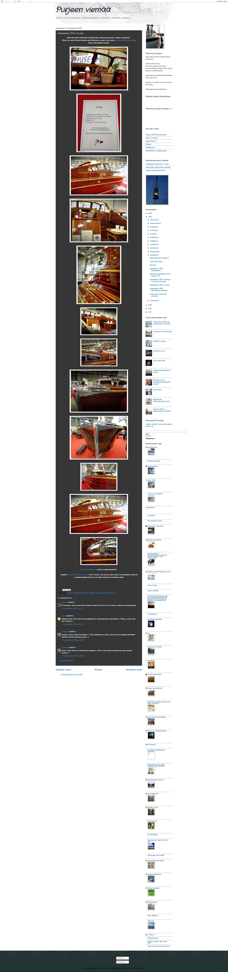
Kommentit (122, 962)
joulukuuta (154, 220)
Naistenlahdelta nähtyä (159, 258)
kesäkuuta (154, 241)
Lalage (69, 593)
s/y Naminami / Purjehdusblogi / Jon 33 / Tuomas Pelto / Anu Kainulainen (157, 555)
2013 (150, 305)
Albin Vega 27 (151, 141)
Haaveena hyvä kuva (155, 526)
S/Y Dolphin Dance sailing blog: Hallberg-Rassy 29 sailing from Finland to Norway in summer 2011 (157, 598)
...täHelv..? (150, 934)
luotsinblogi (152, 614)
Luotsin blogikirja (154, 874)
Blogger (141, 968)
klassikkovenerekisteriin (126, 40)
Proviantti (151, 744)
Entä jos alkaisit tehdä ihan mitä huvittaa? (158, 702)
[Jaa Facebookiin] (68, 590)
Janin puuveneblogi (154, 688)
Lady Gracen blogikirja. (156, 717)
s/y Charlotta (152, 793)
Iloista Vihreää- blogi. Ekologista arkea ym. (159, 425)
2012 (150, 308)
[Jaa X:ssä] (67, 590)
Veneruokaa (150, 147)
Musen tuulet (152, 807)
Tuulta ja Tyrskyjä (154, 494)
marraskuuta (155, 223)
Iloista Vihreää (153, 888)
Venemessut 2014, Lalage (159, 285)
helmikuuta (154, 255)
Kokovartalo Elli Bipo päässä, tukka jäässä (155, 765)
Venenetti (151, 507)
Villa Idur (151, 480)
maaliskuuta (155, 251)
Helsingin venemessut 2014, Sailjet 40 (160, 275)
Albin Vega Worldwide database (158, 167)
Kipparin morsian (154, 540)
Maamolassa (152, 902)
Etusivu (98, 669)
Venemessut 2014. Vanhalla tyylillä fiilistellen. (160, 280)
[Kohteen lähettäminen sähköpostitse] (63, 590)
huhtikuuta (154, 248)
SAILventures (152, 938)
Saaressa (151, 515)
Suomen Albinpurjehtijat (155, 170)
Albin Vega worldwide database (158, 295)
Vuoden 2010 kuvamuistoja (156, 135)
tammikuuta (154, 300)
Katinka (65, 602)
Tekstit (120, 958)
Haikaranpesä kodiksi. (155, 860)
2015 (150, 213)
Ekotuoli (153, 265)
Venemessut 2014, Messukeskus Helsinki (158, 289)
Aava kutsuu (152, 585)
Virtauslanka (152, 466)
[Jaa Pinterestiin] (70, 590)
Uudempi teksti (63, 669)
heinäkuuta (154, 237)
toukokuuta (154, 244)
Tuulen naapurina (154, 674)
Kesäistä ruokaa (159, 341)
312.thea (150, 921)
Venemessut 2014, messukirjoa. (156, 269)
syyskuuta (154, 230)
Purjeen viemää (83, 10)
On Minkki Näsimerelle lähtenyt (156, 750)
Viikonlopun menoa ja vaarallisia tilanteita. (162, 323)
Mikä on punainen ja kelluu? (158, 946)
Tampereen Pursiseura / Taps (157, 164)
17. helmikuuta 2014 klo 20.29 (73, 640)
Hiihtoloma (157, 389)
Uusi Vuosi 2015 (159, 360)
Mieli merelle (152, 915)
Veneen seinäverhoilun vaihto (161, 371)
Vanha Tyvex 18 (151, 138)
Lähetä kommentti (67, 661)
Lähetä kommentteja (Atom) (71, 675)
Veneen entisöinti (88, 593)
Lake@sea (151, 660)
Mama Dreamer (153, 461)
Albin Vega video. (156, 261)
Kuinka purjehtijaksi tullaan (158, 571)
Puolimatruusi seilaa (155, 780)
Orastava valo (159, 351)
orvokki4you (152, 447)
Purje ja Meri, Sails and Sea (157, 942)
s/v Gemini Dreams (154, 619)
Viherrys (65, 631)
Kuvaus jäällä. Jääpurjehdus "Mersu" (162, 410)
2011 (150, 312)
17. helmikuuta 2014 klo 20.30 (73, 656)
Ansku (64, 616)
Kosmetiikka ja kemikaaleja (156, 151)
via (148, 633)
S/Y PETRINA (152, 835)
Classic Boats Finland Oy (78, 574)
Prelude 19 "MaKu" (154, 647)
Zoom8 (148, 144)
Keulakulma (152, 821)
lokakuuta (154, 227)
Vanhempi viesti (134, 669)
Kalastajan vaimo (154, 521)
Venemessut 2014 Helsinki (105, 593)
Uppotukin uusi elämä (155, 855)
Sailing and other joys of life (157, 841)
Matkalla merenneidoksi (156, 731)
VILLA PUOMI (152, 591)
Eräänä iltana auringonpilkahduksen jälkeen (161, 382)
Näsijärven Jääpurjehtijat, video (161, 400)
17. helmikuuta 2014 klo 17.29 (73, 624)
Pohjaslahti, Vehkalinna (162, 331)
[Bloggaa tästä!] (65, 590)
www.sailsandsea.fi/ (88, 569)
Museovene (77, 593)
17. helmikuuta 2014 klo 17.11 (72, 608)
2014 (150, 217)
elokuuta (153, 234)
